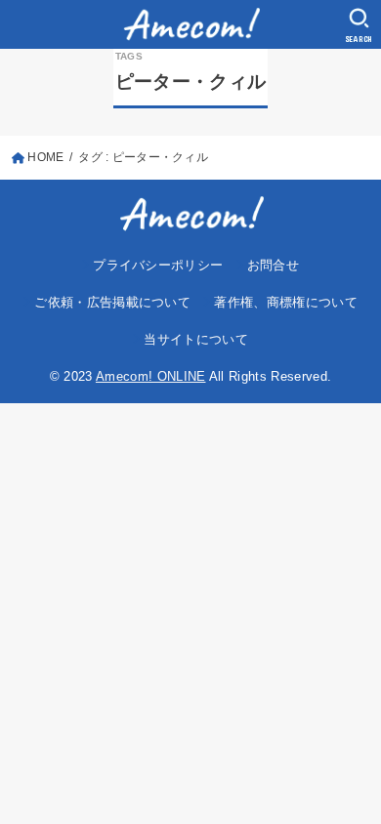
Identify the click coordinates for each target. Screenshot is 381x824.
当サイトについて (196, 339)
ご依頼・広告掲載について (112, 302)
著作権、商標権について (286, 302)
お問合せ (273, 265)
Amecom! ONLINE (151, 376)
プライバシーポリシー (158, 265)
